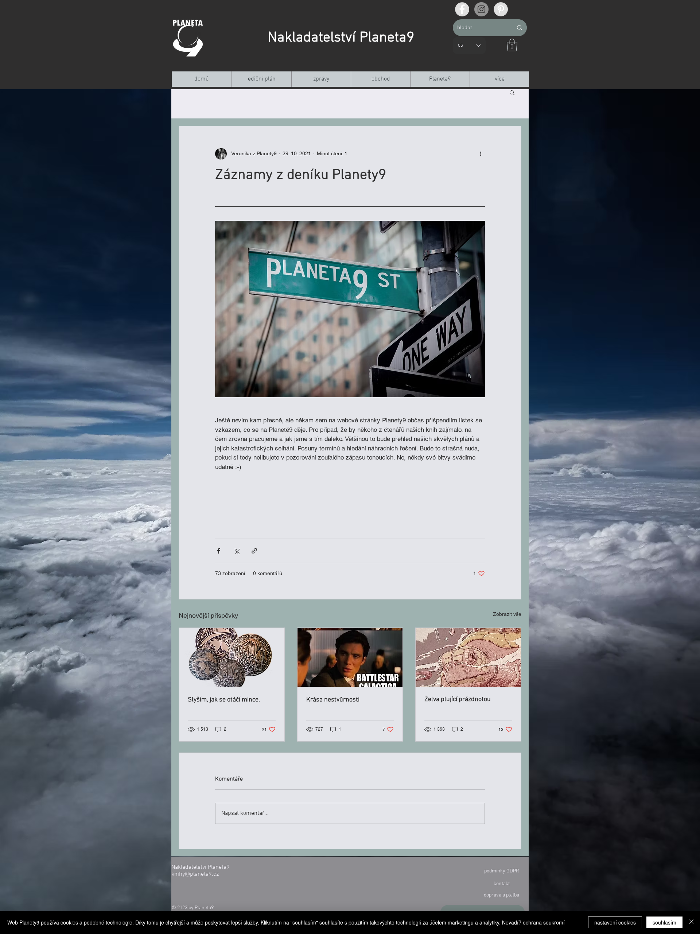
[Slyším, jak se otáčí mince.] (231, 657)
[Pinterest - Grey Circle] (501, 9)
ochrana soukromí (544, 922)
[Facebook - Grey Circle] (462, 9)
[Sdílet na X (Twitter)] (236, 550)
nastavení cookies (615, 922)
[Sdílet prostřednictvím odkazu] (254, 550)
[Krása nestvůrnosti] (350, 657)
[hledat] (519, 27)
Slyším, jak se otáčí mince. (224, 700)
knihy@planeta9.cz (195, 874)
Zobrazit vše (507, 614)
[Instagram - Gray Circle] (481, 9)
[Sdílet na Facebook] (218, 550)
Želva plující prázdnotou (457, 699)
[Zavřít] (691, 922)
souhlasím (664, 922)
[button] (512, 45)
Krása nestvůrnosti (332, 700)
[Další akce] (480, 153)
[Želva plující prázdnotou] (468, 657)
